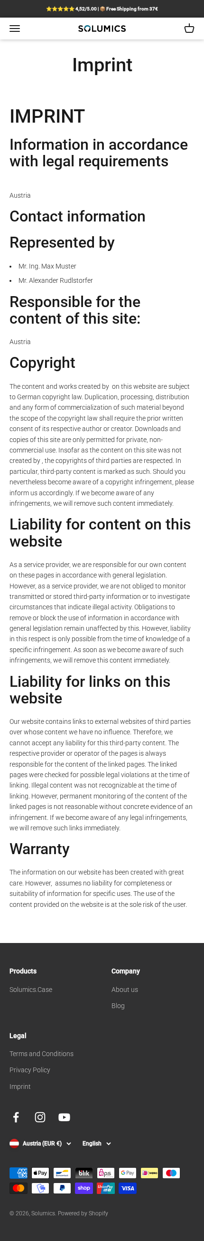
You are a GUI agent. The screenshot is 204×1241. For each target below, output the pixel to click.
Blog (118, 1006)
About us (124, 989)
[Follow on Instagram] (40, 1117)
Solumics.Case (30, 989)
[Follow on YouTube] (64, 1117)
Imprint (20, 1086)
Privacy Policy (29, 1070)
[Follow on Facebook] (15, 1117)
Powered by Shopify (83, 1213)
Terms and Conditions (41, 1054)
